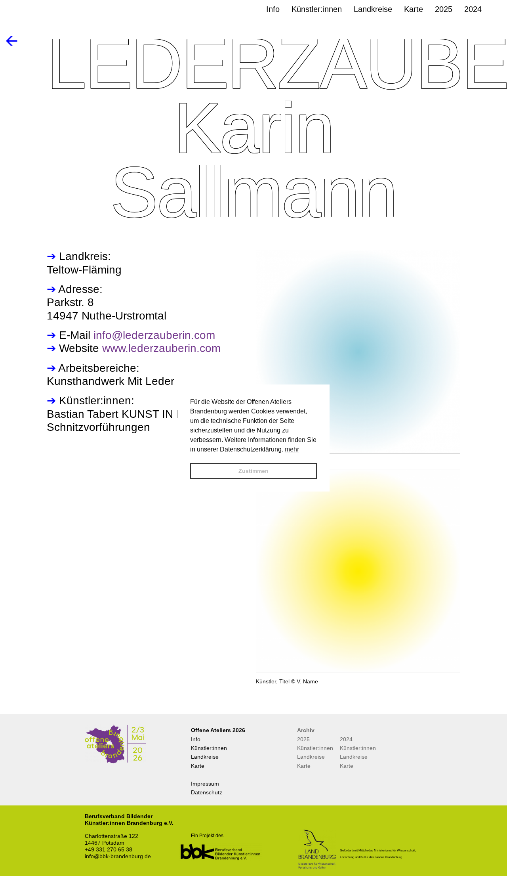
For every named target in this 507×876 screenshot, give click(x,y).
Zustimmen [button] (253, 471)
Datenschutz (206, 792)
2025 (303, 739)
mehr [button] (292, 449)
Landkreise (205, 757)
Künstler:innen (209, 748)
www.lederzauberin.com (161, 348)
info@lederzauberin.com (154, 335)
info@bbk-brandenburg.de (118, 856)
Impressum (205, 783)
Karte (197, 766)
